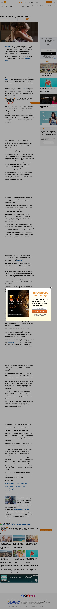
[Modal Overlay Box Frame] (28, 304)
